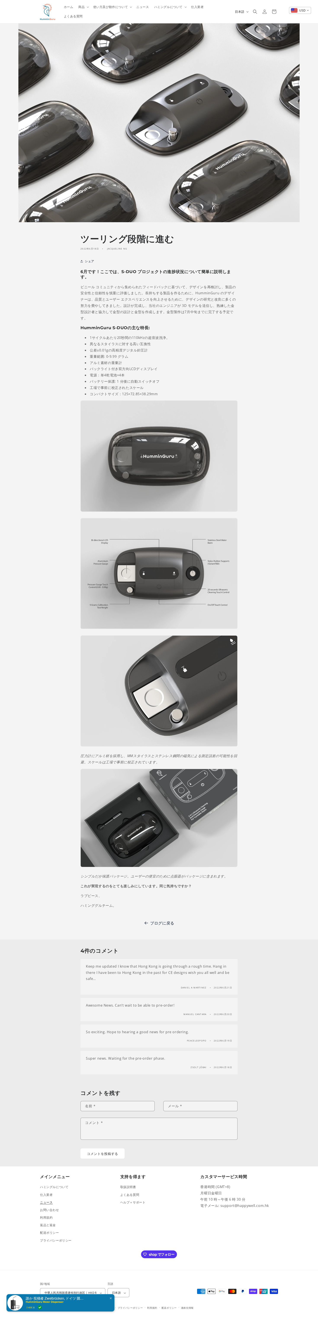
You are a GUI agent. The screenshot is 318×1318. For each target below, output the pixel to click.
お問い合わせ (49, 1210)
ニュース (46, 1202)
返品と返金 (48, 1225)
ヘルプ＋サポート (133, 1202)
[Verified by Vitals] (40, 1307)
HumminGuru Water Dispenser (45, 1301)
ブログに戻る (162, 923)
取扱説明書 (128, 1187)
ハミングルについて (54, 1187)
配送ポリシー (49, 1233)
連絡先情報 (187, 1308)
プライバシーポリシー (56, 1240)
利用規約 (46, 1217)
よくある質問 (129, 1194)
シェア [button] (89, 261)
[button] (83, 6)
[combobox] (300, 10)
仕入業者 (46, 1194)
